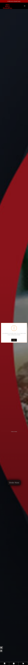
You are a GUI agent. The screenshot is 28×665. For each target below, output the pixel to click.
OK (14, 340)
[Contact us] (13, 663)
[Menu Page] (4, 663)
